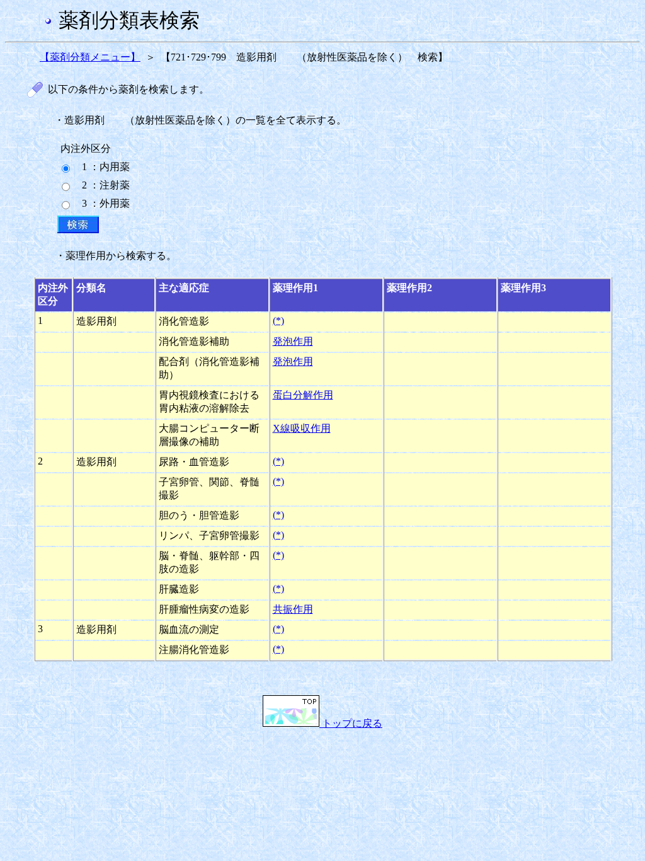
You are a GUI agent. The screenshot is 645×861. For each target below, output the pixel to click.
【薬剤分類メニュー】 (90, 57)
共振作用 (293, 609)
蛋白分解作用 (303, 395)
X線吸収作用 (302, 428)
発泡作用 (293, 341)
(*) (278, 320)
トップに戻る (350, 723)
